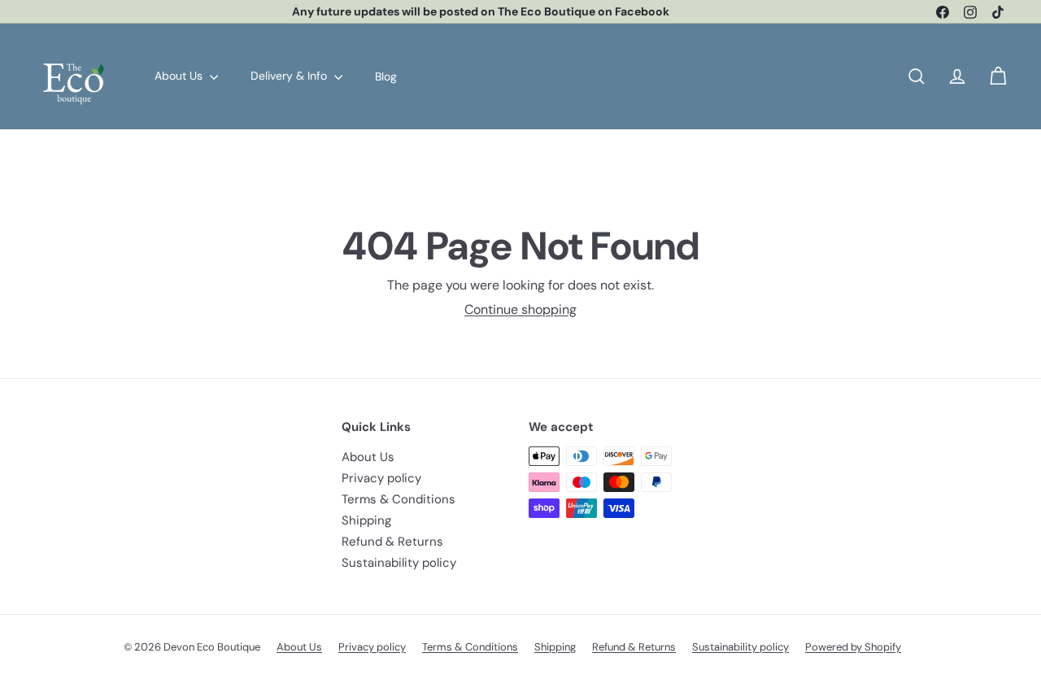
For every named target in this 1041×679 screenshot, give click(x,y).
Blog (386, 75)
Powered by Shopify (853, 647)
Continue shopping (520, 309)
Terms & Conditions (398, 499)
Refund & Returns (392, 541)
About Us (180, 75)
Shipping (366, 520)
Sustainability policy (399, 563)
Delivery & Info (290, 75)
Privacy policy (381, 478)
